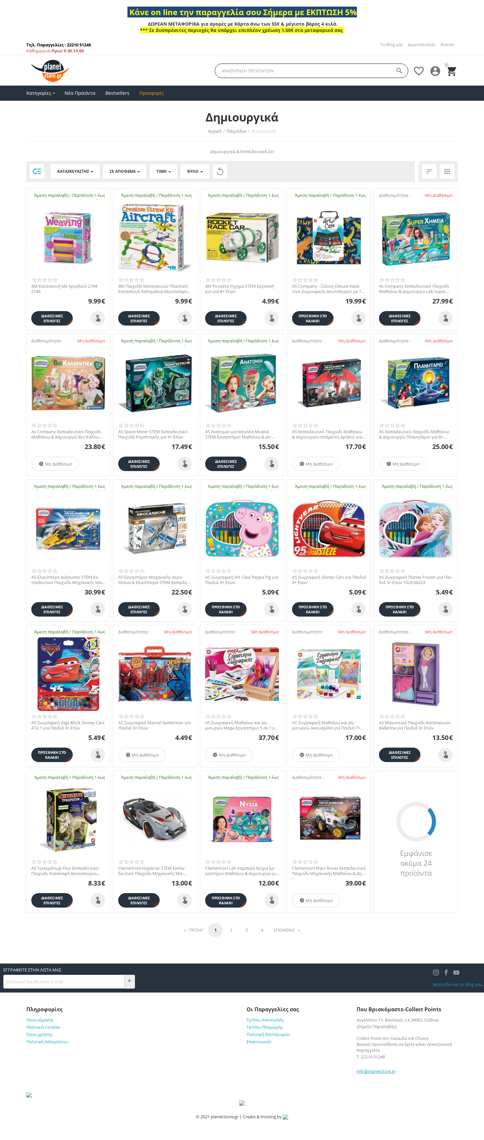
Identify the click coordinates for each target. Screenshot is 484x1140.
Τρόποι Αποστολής (265, 1020)
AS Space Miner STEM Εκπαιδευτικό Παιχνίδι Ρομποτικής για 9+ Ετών (153, 434)
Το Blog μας (391, 44)
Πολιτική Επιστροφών (268, 1034)
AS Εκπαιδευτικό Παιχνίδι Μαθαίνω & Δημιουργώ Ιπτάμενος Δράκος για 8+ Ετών (327, 434)
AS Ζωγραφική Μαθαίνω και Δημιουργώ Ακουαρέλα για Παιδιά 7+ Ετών (326, 725)
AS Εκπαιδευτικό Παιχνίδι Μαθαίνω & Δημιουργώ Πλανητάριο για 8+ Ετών (414, 434)
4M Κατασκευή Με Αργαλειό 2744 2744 (64, 289)
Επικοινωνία (259, 1042)
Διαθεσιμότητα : (394, 195)
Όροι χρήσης (39, 1034)
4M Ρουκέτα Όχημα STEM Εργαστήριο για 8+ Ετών (240, 289)
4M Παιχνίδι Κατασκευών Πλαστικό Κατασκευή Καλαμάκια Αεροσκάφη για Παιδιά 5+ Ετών (153, 289)
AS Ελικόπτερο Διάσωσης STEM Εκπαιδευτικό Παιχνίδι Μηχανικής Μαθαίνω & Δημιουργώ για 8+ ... (67, 580)
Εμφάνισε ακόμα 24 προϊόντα (416, 863)
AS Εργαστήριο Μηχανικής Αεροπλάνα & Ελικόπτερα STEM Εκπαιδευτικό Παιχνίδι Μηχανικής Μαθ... (154, 580)
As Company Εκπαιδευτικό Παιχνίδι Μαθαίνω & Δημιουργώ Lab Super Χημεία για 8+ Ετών (414, 289)
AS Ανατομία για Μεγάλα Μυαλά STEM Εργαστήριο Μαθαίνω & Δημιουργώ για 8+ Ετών (238, 434)
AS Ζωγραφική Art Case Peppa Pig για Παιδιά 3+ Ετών (241, 580)
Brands (447, 44)
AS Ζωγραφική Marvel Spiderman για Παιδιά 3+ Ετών (154, 725)
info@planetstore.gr (376, 1071)
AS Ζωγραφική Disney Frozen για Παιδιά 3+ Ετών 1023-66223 (415, 580)
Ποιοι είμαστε (39, 1020)
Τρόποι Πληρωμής (265, 1027)
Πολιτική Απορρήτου (47, 1042)
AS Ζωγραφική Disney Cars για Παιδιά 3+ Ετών (329, 580)
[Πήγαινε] (129, 982)
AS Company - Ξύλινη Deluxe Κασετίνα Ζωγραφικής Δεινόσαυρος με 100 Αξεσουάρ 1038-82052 (329, 289)
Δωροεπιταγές (422, 44)
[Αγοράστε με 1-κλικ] (98, 318)
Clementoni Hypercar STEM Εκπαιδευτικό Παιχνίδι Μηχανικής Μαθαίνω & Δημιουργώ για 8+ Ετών (151, 871)
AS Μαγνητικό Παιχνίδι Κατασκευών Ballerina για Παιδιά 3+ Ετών (415, 725)
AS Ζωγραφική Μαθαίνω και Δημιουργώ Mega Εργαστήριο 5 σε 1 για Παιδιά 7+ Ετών (242, 725)
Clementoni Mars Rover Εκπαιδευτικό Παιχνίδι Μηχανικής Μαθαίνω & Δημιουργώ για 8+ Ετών (329, 871)
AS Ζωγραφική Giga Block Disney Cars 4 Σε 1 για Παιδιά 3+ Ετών (67, 725)
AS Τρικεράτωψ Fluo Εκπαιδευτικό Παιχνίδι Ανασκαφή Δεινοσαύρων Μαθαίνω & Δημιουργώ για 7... (65, 871)
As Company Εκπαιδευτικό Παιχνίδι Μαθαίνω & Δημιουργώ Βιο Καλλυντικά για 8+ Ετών (66, 434)
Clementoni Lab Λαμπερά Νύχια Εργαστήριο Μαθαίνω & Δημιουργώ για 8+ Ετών (241, 871)
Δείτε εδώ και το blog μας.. (458, 984)
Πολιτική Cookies (43, 1027)
